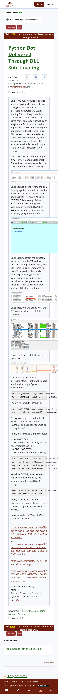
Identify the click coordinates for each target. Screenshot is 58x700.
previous (11, 27)
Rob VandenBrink (32, 19)
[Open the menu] (54, 12)
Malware (12, 614)
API (27, 685)
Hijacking (24, 610)
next (19, 27)
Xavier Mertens (18, 87)
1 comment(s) (17, 92)
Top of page (48, 662)
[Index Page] (8, 4)
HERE (12, 34)
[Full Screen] (27, 76)
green (19, 13)
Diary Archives (17, 676)
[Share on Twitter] (44, 76)
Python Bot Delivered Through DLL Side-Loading (23, 57)
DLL (31, 610)
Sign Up (50, 4)
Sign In (39, 4)
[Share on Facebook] (35, 76)
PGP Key (15, 599)
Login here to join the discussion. (24, 648)
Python (21, 614)
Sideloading (39, 610)
